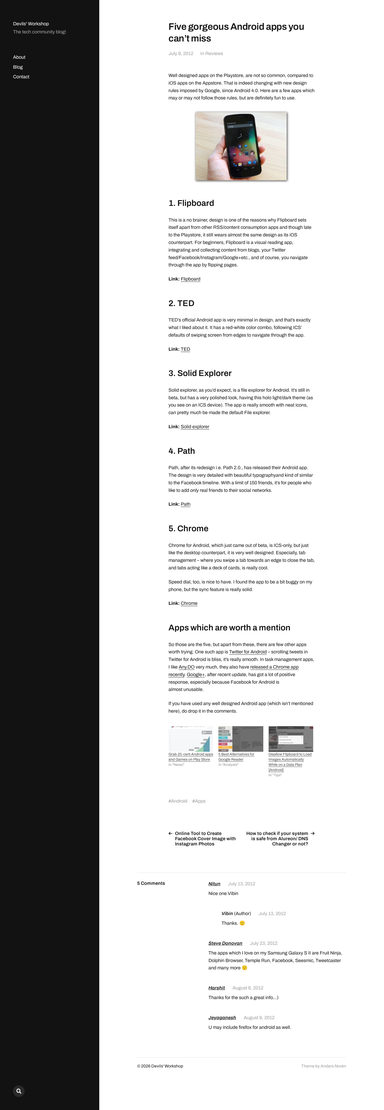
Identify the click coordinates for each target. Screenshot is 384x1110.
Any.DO (187, 667)
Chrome (189, 603)
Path (185, 504)
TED (185, 349)
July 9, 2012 (180, 53)
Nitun (214, 883)
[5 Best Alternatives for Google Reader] (240, 739)
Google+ (196, 674)
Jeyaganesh (222, 1017)
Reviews (214, 53)
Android (179, 801)
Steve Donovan (225, 943)
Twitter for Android (248, 651)
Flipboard (190, 279)
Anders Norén (333, 1066)
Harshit (216, 987)
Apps (200, 801)
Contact (21, 76)
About (19, 57)
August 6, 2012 (247, 987)
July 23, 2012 (263, 943)
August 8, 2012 (259, 1017)
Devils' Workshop (31, 23)
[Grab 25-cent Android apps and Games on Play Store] (190, 739)
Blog (18, 67)
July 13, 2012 (241, 883)
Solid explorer (195, 426)
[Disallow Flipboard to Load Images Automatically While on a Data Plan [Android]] (291, 739)
